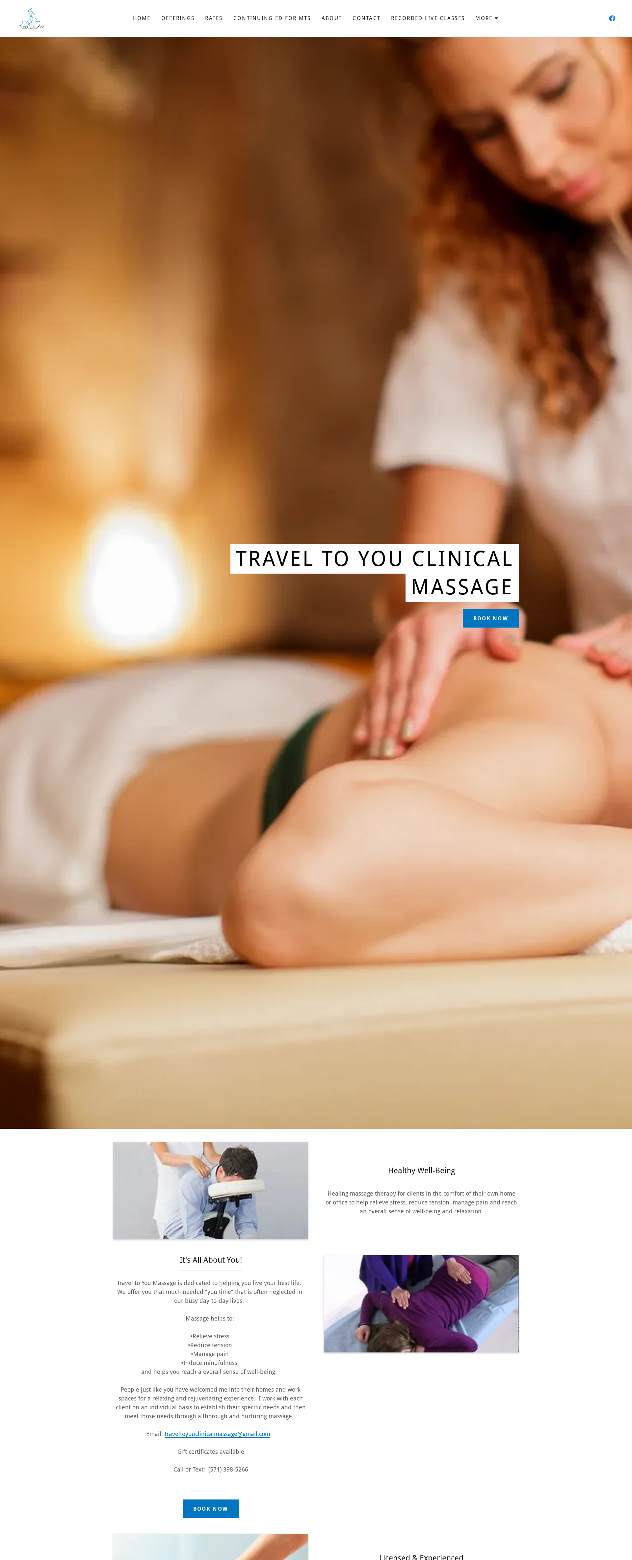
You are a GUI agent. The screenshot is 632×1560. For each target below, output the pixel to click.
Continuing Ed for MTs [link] (272, 18)
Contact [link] (367, 18)
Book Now (490, 618)
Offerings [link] (178, 18)
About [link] (332, 18)
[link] (31, 17)
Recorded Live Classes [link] (428, 18)
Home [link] (142, 18)
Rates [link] (214, 18)
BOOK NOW (210, 1509)
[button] (487, 18)
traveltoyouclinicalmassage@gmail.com (217, 1433)
